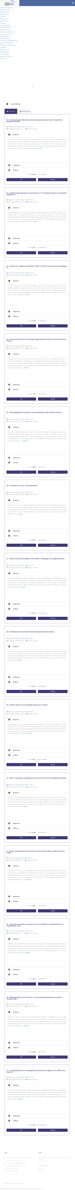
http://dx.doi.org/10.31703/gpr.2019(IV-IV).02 (20, 200)
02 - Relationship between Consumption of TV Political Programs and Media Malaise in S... (36, 194)
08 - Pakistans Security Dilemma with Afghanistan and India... (30, 632)
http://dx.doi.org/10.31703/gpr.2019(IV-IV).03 (20, 273)
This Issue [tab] (11, 111)
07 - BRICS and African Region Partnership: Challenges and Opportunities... (35, 559)
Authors (15, 170)
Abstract (16, 135)
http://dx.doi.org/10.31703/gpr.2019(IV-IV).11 (20, 858)
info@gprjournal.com (13, 1168)
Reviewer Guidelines (6, 56)
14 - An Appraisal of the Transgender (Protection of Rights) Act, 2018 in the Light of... (35, 1071)
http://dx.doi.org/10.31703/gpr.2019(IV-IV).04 (20, 346)
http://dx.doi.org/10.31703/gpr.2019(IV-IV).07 (20, 565)
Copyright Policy (5, 36)
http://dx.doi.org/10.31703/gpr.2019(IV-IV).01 (20, 127)
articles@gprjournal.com (14, 1165)
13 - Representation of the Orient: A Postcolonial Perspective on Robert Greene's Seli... (34, 998)
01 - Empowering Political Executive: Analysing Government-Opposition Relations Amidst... (34, 121)
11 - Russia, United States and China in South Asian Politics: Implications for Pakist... (35, 852)
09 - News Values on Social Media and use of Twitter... (27, 705)
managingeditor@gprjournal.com (17, 1163)
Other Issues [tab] (25, 111)
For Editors (3, 47)
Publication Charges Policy (8, 45)
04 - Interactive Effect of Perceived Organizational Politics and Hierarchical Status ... (36, 340)
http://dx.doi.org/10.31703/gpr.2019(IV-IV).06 (20, 492)
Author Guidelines (5, 25)
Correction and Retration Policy (9, 41)
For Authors (3, 23)
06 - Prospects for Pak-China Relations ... (22, 486)
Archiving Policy (4, 38)
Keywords (16, 165)
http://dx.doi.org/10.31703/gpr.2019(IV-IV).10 (20, 785)
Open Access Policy (6, 34)
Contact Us (3, 58)
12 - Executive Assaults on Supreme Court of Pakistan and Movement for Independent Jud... (34, 925)
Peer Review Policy (5, 27)
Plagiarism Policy (5, 30)
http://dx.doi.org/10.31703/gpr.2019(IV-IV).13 (20, 1004)
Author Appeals (4, 52)
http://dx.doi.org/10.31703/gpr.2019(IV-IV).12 (20, 931)
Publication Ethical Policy (7, 32)
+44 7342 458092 (12, 1171)
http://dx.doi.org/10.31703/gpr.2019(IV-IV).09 (20, 712)
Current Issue (4, 19)
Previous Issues (4, 21)
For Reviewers (4, 54)
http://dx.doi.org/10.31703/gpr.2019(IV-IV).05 (20, 419)
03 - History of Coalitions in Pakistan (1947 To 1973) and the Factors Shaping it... (36, 267)
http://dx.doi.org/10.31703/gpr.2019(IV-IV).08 (20, 638)
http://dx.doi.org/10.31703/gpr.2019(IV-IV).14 (20, 1077)
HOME (35, 86)
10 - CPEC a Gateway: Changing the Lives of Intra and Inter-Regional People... (36, 778)
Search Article (15, 104)
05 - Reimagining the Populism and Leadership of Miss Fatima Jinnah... (34, 413)
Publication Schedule (6, 43)
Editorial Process (5, 49)
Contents (2, 16)
